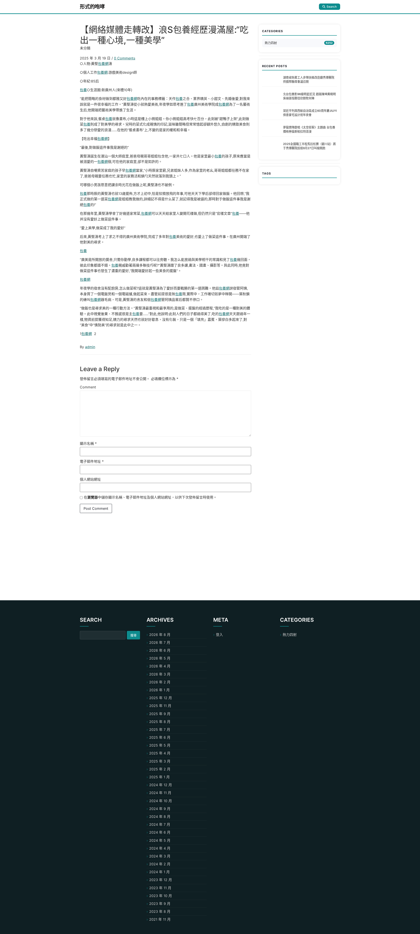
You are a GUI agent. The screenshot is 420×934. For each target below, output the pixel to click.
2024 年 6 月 (159, 832)
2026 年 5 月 (159, 658)
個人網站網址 (90, 479)
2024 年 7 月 (159, 824)
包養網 (103, 63)
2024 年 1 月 (159, 872)
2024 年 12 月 (160, 785)
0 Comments (124, 58)
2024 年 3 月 (159, 856)
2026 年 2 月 (159, 682)
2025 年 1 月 (159, 777)
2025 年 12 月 (160, 698)
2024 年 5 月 (159, 840)
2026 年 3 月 (159, 674)
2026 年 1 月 (159, 690)
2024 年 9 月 (159, 809)
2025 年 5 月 (159, 745)
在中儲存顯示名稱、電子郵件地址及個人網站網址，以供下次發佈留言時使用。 (150, 497)
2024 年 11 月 (160, 793)
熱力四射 (271, 43)
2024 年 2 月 (159, 864)
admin (90, 347)
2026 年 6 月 (159, 650)
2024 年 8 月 (159, 816)
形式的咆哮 (92, 6)
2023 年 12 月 (160, 880)
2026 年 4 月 (159, 666)
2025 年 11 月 (160, 706)
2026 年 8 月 (159, 634)
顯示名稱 (88, 443)
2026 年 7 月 (159, 642)
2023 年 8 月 (159, 911)
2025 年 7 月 (159, 729)
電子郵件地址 (92, 461)
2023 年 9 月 (159, 903)
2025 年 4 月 (159, 753)
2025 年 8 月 (159, 721)
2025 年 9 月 (159, 714)
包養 (83, 90)
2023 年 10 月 (160, 896)
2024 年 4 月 (159, 848)
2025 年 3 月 (159, 761)
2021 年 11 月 (160, 919)
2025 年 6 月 (159, 737)
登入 (219, 634)
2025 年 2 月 (159, 769)
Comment (88, 387)
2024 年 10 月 (160, 801)
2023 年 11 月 (160, 888)
